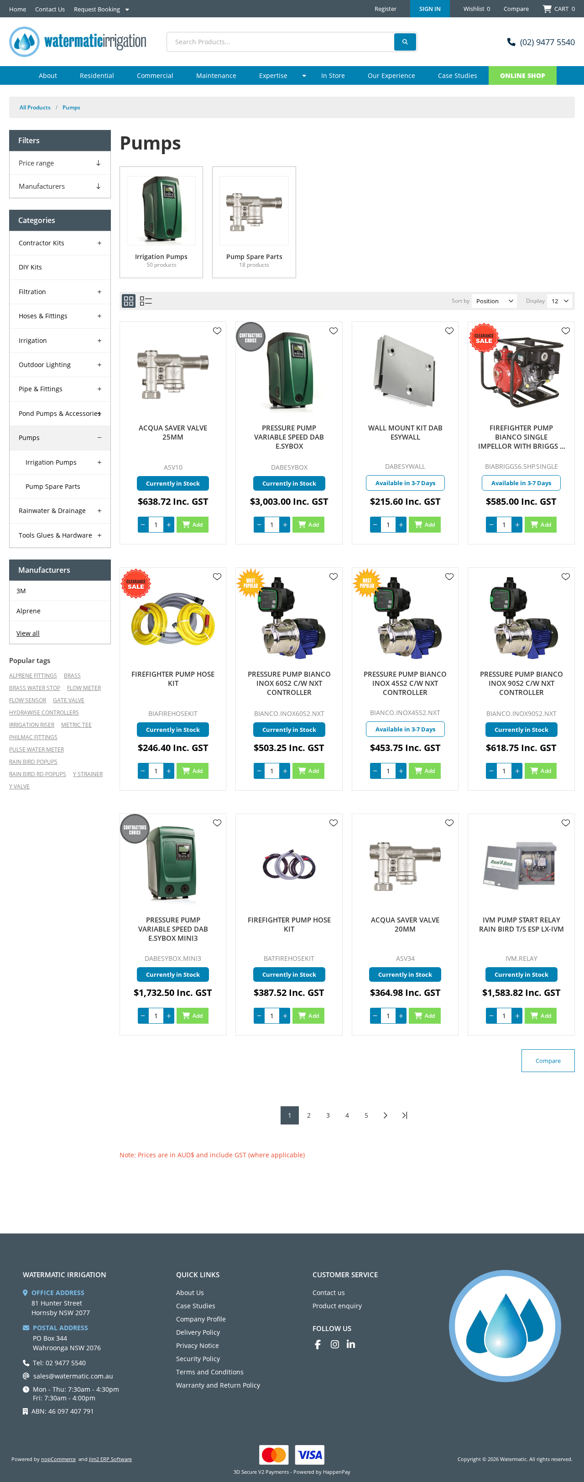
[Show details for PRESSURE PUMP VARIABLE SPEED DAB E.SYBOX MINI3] (173, 865)
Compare (516, 9)
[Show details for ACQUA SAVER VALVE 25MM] (173, 373)
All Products (35, 107)
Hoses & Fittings (43, 315)
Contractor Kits (41, 242)
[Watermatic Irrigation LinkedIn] (355, 1344)
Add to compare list (217, 357)
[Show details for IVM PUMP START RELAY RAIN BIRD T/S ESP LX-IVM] (521, 865)
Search (405, 42)
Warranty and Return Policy (218, 1385)
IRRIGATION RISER (31, 725)
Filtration (32, 291)
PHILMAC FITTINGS (33, 737)
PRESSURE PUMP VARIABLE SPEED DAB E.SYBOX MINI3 (173, 929)
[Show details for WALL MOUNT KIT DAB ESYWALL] (405, 373)
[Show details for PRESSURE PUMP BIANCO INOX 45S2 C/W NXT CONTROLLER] (405, 619)
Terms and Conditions (210, 1372)
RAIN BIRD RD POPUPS (37, 774)
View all (28, 633)
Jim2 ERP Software (110, 1459)
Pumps (29, 437)
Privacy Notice (197, 1345)
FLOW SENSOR (27, 700)
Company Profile (201, 1319)
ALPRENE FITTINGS (33, 675)
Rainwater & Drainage (52, 510)
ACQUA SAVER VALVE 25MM (173, 432)
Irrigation (33, 340)
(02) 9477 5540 (547, 41)
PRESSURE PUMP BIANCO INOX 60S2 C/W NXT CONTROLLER (289, 683)
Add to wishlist (217, 331)
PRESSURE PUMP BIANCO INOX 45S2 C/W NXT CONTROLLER (405, 683)
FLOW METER (84, 688)
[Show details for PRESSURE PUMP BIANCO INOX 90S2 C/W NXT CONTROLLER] (521, 619)
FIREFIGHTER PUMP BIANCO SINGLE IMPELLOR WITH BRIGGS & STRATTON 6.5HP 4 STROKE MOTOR (521, 437)
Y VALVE (19, 786)
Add (198, 525)
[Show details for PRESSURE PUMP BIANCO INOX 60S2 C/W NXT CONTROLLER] (289, 619)
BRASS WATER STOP (34, 688)
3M (21, 590)
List (146, 301)
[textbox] (292, 42)
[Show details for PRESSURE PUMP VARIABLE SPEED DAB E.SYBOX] (289, 373)
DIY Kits (30, 267)
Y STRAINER (88, 774)
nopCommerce (58, 1459)
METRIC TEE (76, 725)
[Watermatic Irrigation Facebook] (323, 1344)
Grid (129, 301)
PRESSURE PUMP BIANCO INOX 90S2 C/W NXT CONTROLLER (521, 683)
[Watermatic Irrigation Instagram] (339, 1344)
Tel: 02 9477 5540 (59, 1362)
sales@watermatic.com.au (73, 1376)
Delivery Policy (198, 1332)
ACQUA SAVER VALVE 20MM (405, 924)
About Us (190, 1292)
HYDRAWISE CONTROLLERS (44, 712)
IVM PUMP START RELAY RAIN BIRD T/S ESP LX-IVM (521, 924)
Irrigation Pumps (51, 462)
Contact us (329, 1292)
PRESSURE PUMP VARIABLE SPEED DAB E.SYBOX (289, 437)
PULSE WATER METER (36, 749)
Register (385, 9)
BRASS (72, 675)
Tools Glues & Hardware (55, 535)
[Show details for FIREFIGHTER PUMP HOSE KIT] (173, 619)
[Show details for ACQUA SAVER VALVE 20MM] (405, 865)
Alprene (28, 610)
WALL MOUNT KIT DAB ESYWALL (405, 432)
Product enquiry (337, 1305)
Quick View (217, 344)
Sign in (430, 9)
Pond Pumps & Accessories (60, 413)
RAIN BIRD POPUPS (33, 762)
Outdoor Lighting (45, 364)
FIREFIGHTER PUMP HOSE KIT (172, 678)
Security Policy (198, 1358)
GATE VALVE (68, 700)
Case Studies (195, 1305)
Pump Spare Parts (53, 486)
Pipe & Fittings (41, 388)
